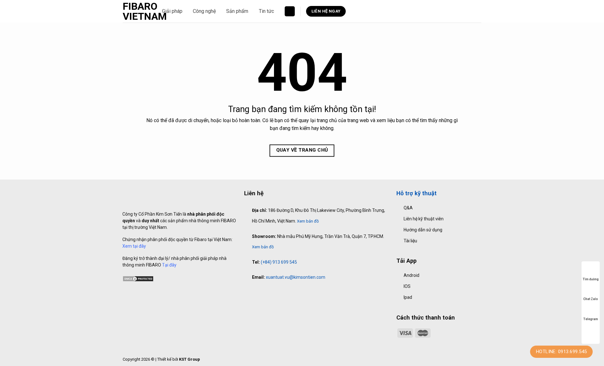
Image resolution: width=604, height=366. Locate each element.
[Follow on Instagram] (254, 294)
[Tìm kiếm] (290, 11)
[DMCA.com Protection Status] (138, 278)
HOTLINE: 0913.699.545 (561, 351)
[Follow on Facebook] (247, 294)
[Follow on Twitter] (268, 294)
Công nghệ (204, 11)
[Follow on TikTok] (261, 294)
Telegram (590, 319)
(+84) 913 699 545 (279, 262)
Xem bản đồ (308, 221)
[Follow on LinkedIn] (274, 294)
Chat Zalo (590, 299)
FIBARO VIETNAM (138, 11)
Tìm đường (591, 279)
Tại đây (169, 264)
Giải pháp (172, 11)
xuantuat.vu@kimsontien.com (295, 277)
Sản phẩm (237, 11)
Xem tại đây (134, 246)
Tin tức (266, 11)
